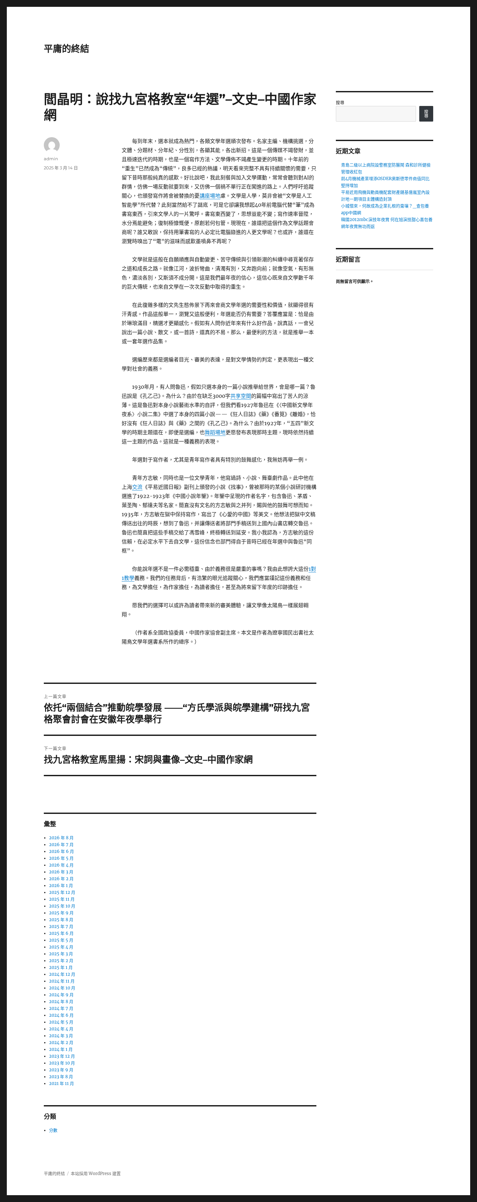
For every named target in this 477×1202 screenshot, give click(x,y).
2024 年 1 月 (61, 1049)
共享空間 (240, 396)
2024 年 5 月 (61, 1022)
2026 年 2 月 (61, 879)
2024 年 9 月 (61, 995)
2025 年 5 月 (61, 940)
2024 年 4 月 (61, 1029)
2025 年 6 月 (61, 933)
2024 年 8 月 (61, 1001)
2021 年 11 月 (61, 1083)
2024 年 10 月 (62, 988)
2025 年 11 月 (62, 899)
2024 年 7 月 (61, 1008)
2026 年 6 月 (61, 851)
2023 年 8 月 (61, 1076)
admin (51, 158)
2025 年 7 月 (61, 926)
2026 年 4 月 (61, 865)
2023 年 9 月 (61, 1070)
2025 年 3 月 (61, 954)
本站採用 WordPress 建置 (96, 1173)
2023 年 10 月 (62, 1063)
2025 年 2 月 (61, 960)
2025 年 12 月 (62, 892)
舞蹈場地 (215, 432)
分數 (53, 1130)
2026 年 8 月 (61, 838)
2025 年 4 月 (61, 947)
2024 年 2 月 (61, 1042)
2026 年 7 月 (61, 844)
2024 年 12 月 (62, 974)
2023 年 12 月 (62, 1056)
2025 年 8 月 (61, 919)
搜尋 (340, 102)
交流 (137, 487)
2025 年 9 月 (61, 913)
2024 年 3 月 (61, 1036)
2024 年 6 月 (61, 1015)
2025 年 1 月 (61, 967)
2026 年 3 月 (61, 872)
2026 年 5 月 (61, 858)
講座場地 (210, 195)
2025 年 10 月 (62, 906)
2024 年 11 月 (62, 981)
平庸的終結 (66, 48)
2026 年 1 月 (61, 885)
